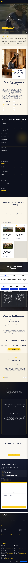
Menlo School (3, 127)
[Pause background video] (26, 33)
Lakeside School (3, 155)
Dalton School (3, 166)
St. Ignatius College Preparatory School (6, 132)
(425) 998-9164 (16, 553)
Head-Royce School (4, 133)
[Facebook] (4, 480)
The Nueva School (3, 123)
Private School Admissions (13, 521)
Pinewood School (3, 142)
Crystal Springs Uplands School (5, 130)
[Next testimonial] (26, 377)
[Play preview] (8, 229)
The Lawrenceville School (4, 171)
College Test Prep (21, 521)
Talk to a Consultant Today (14, 349)
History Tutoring (3, 528)
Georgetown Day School (4, 161)
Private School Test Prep (22, 520)
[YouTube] (10, 480)
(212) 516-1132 (3, 558)
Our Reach (20, 528)
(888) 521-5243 (3, 548)
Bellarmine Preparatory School (5, 139)
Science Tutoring (3, 529)
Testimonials (20, 529)
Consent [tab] (5, 275)
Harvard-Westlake (3, 147)
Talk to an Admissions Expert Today (14, 454)
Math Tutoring (3, 530)
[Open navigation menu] (26, 1)
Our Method (2, 521)
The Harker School (3, 124)
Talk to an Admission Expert (8, 27)
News (19, 534)
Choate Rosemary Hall (4, 179)
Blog (2, 539)
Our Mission (2, 520)
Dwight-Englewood (4, 175)
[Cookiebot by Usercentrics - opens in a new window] (24, 273)
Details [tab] (14, 275)
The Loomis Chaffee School (5, 183)
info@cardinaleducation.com (9, 548)
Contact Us (11, 539)
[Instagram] (2, 480)
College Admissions (12, 520)
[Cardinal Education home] (5, 2)
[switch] (11, 286)
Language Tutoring (3, 531)
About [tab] (23, 275)
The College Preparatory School (5, 129)
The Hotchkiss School (4, 180)
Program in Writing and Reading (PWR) (14, 527)
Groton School (3, 188)
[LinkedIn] (8, 480)
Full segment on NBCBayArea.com (20, 345)
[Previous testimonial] (23, 377)
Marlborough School (4, 150)
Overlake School (3, 156)
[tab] (1, 377)
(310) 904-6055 (3, 553)
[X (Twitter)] (6, 480)
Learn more (5, 238)
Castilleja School (3, 126)
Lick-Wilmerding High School (5, 136)
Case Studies (20, 530)
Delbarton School (3, 174)
